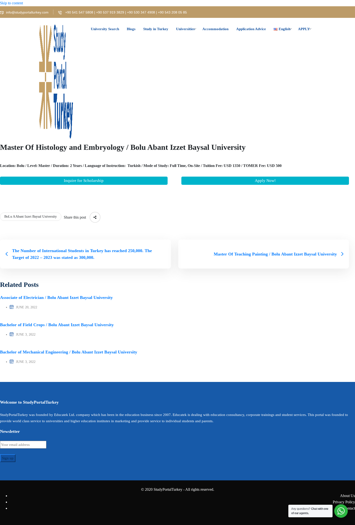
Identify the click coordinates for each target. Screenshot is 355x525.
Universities (185, 29)
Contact (349, 508)
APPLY (304, 29)
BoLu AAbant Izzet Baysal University (30, 216)
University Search (105, 29)
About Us (347, 496)
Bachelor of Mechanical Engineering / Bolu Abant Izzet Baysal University (68, 352)
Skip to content (11, 3)
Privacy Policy (344, 502)
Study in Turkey (155, 29)
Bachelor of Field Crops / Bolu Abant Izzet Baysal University (57, 324)
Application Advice (251, 29)
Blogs (131, 29)
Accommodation (215, 29)
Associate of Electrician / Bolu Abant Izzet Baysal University (56, 297)
